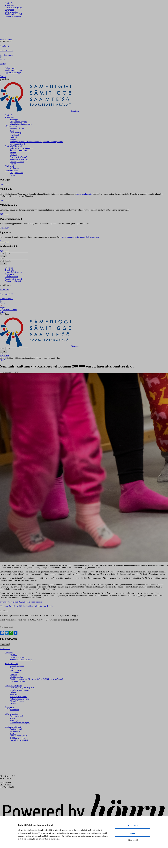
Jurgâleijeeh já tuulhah (13, 14)
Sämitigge (14, 119)
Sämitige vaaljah (16, 677)
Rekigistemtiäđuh (16, 173)
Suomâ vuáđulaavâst (84, 194)
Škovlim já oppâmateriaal (20, 150)
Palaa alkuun (5, 649)
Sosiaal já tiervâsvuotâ (18, 157)
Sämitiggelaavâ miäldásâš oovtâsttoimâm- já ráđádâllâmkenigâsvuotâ (36, 142)
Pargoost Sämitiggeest (18, 122)
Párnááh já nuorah (17, 162)
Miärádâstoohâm (11, 126)
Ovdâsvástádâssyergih (13, 7)
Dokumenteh (10, 68)
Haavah (13, 164)
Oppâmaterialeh (16, 729)
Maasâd (3, 360)
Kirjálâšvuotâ (15, 731)
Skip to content (6, 39)
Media (12, 175)
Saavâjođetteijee (16, 133)
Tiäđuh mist (9, 5)
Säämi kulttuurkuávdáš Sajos (21, 124)
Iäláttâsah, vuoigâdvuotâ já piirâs (22, 148)
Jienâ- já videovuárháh (18, 736)
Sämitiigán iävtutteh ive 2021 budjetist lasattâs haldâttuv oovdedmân (26, 606)
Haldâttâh (13, 137)
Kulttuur (13, 153)
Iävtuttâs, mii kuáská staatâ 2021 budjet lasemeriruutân (21, 602)
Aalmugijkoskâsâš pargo (19, 159)
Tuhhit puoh (132, 825)
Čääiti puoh (4, 184)
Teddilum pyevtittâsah (18, 738)
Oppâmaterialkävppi (13, 16)
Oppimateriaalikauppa (8, 310)
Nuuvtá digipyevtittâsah (19, 740)
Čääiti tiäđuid (133, 840)
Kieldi (132, 833)
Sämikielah (14, 155)
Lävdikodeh (14, 135)
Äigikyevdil (9, 10)
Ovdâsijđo (9, 3)
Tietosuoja (14, 720)
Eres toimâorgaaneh (17, 144)
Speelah (13, 734)
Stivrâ (12, 131)
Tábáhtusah (14, 168)
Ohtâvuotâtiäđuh (11, 12)
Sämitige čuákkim (17, 128)
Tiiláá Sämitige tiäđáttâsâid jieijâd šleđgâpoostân (80, 237)
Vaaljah (13, 139)
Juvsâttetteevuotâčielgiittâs (20, 723)
